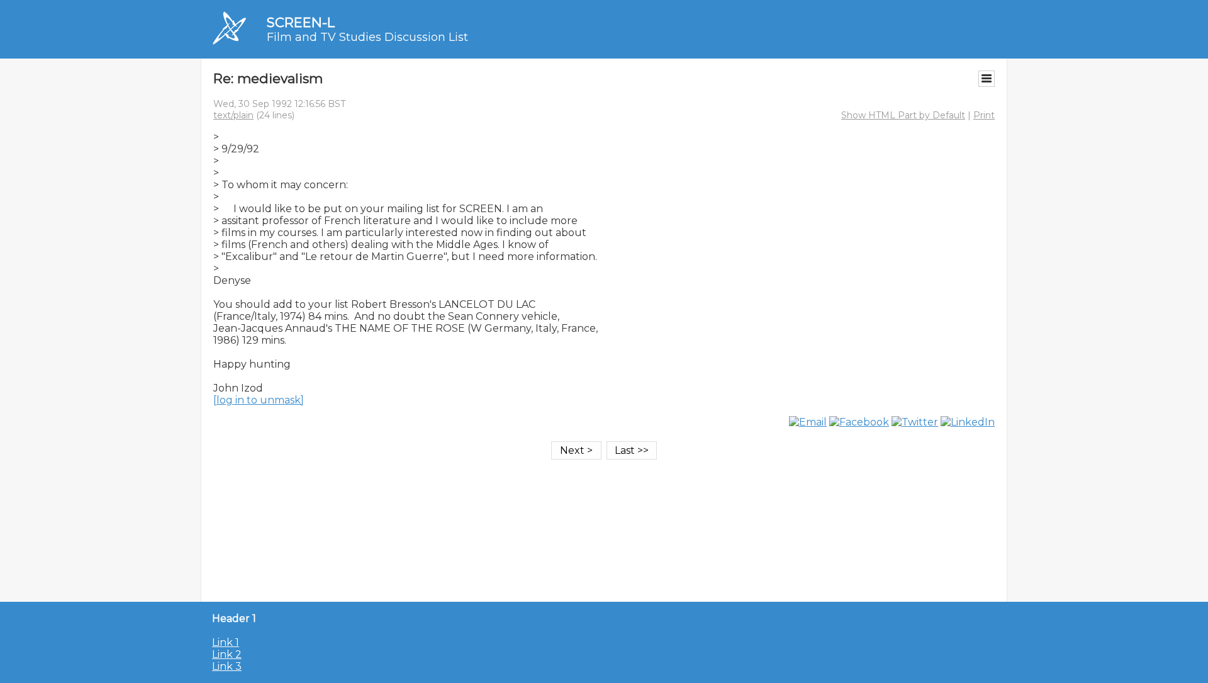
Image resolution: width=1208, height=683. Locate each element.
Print (984, 115)
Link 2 (227, 654)
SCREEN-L (301, 22)
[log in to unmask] (258, 400)
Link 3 (227, 666)
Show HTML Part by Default (903, 115)
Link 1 (225, 642)
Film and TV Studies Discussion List (367, 37)
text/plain (233, 115)
